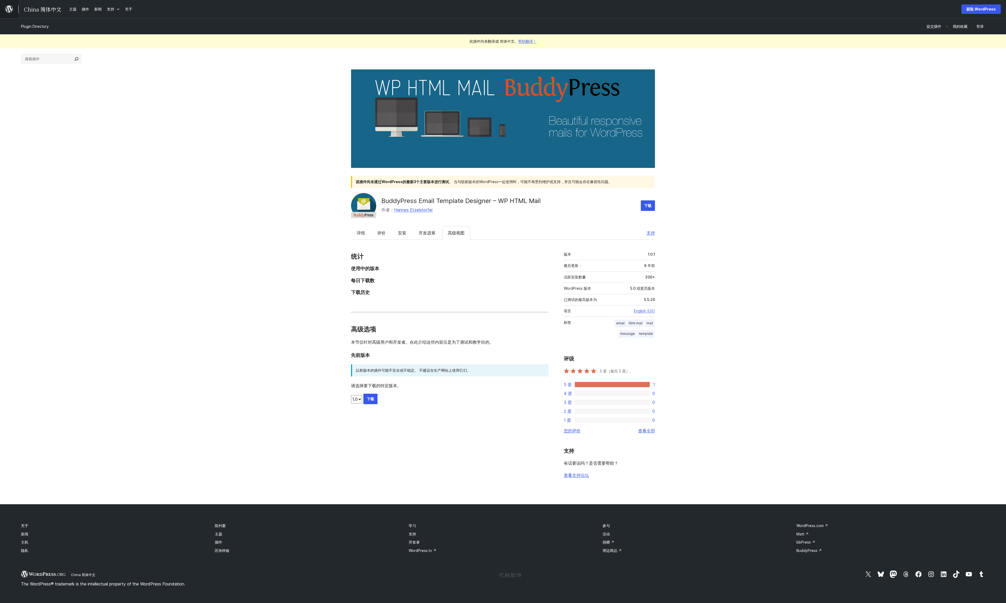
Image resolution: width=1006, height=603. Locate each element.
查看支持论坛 (576, 475)
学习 (412, 525)
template (646, 334)
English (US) (644, 311)
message (627, 334)
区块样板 (222, 550)
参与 (606, 525)
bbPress (805, 542)
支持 (651, 232)
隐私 (24, 550)
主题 (218, 534)
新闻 (24, 534)
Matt (802, 534)
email (620, 323)
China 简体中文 (83, 575)
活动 (606, 534)
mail (650, 323)
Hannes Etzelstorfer (413, 209)
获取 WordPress (981, 9)
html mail (635, 323)
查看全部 (646, 430)
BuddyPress (809, 550)
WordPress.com (812, 525)
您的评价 (572, 430)
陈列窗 (220, 525)
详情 (361, 232)
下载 (648, 205)
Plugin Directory (35, 26)
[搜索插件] (76, 59)
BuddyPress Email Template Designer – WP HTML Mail (461, 201)
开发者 (414, 542)
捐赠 (608, 542)
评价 (381, 232)
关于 (24, 525)
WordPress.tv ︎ (422, 550)
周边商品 (612, 550)
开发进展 (427, 232)
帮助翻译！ (527, 41)
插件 (218, 542)
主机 (24, 542)
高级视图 (456, 232)
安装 (402, 232)
